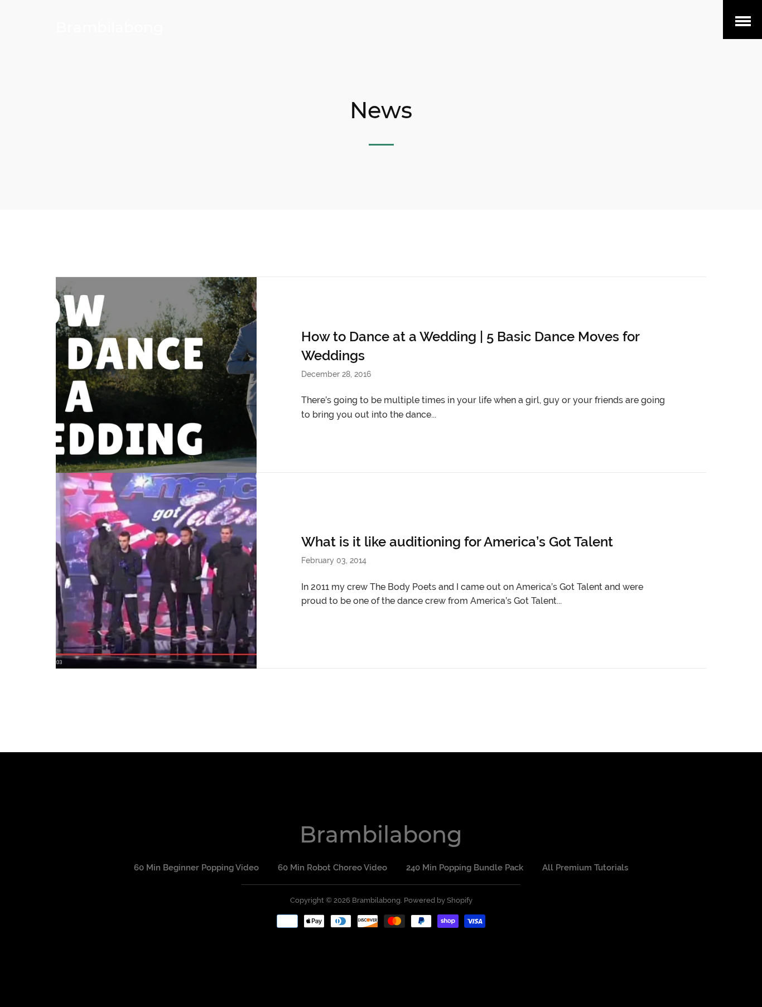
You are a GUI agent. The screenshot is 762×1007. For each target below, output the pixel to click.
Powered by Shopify (438, 900)
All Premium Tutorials (585, 868)
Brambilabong (109, 27)
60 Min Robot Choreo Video (332, 868)
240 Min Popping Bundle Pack (464, 868)
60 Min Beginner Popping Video (196, 868)
